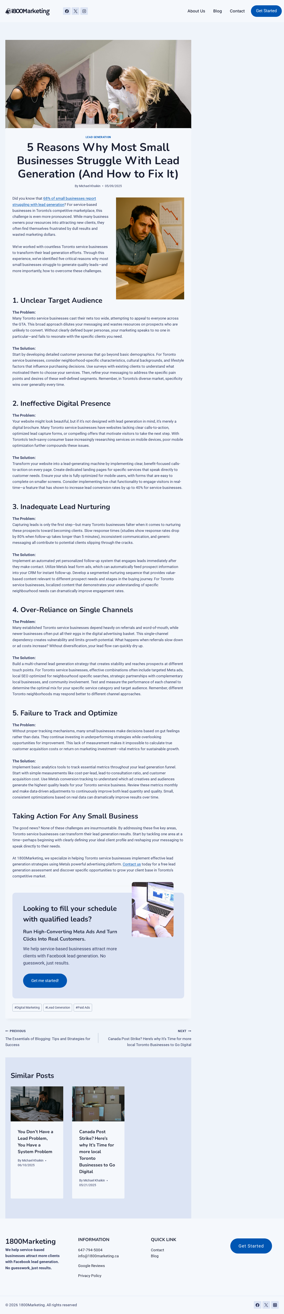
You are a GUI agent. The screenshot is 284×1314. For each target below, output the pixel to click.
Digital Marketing (27, 1007)
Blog (217, 11)
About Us (196, 11)
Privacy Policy (89, 1275)
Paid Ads (83, 1007)
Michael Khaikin (90, 186)
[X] (75, 11)
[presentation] (37, 1103)
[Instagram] (84, 11)
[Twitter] (266, 1305)
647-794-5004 (90, 1250)
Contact (237, 11)
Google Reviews (91, 1265)
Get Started (266, 10)
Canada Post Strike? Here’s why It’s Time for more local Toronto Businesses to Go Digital (149, 1038)
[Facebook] (67, 11)
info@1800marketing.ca (98, 1256)
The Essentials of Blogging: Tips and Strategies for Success (47, 1038)
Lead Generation (98, 137)
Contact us (132, 864)
